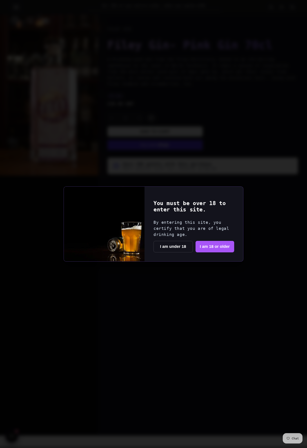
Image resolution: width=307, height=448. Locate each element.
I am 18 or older (215, 246)
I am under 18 (173, 246)
